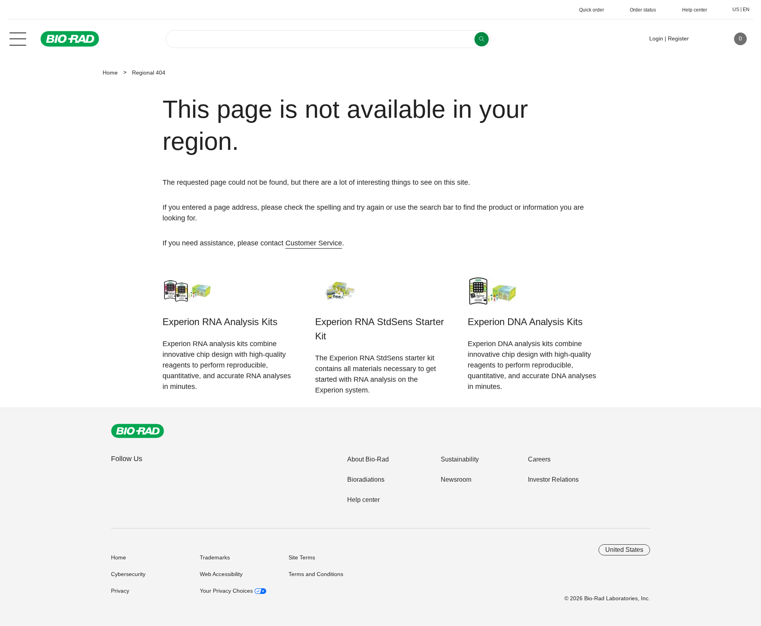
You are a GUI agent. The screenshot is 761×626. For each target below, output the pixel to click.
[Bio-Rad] (137, 431)
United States (624, 549)
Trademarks (215, 557)
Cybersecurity (128, 574)
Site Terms (302, 557)
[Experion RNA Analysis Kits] (187, 295)
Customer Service (313, 243)
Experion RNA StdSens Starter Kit (379, 328)
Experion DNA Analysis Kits (525, 321)
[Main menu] (18, 38)
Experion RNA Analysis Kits (220, 321)
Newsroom (456, 479)
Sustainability (460, 459)
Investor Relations (553, 479)
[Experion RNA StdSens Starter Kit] (340, 295)
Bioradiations (365, 479)
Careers (539, 459)
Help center (363, 499)
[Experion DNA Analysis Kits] (492, 295)
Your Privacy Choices (227, 591)
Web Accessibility (221, 574)
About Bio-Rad (368, 459)
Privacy (120, 591)
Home (110, 72)
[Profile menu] (706, 39)
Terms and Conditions (316, 574)
